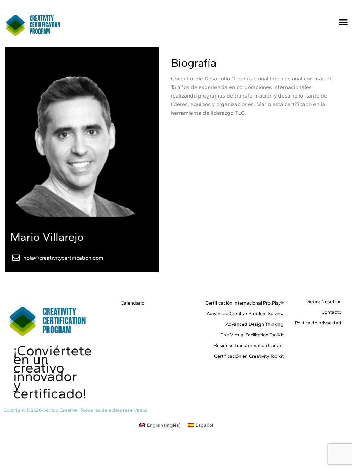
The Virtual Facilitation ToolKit (252, 335)
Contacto (331, 312)
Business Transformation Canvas (248, 345)
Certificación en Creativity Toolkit (249, 356)
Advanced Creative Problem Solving (245, 314)
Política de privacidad (318, 323)
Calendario (132, 303)
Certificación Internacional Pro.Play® (244, 303)
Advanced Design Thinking (255, 324)
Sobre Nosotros (324, 302)
